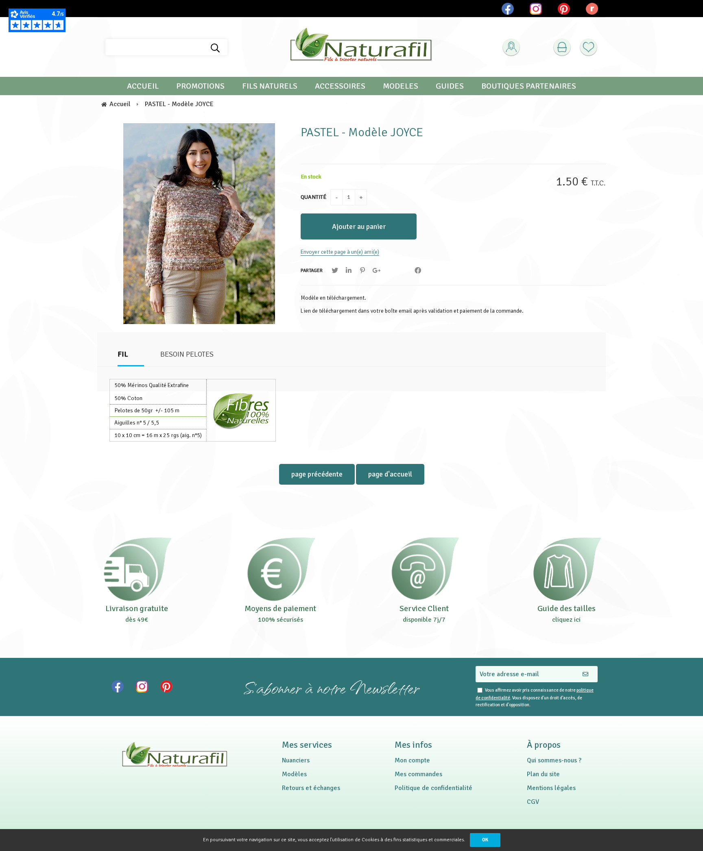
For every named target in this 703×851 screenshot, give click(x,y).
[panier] (562, 47)
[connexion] (511, 47)
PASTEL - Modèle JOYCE (362, 132)
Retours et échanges (311, 788)
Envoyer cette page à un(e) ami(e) (340, 251)
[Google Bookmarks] (376, 270)
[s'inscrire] (524, 68)
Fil (123, 354)
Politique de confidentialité (433, 788)
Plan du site (543, 774)
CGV (533, 802)
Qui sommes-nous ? (554, 760)
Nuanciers (296, 760)
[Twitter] (335, 270)
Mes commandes (418, 774)
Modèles (294, 774)
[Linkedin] (349, 270)
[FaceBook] (418, 270)
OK (485, 840)
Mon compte (412, 760)
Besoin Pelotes (187, 354)
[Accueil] (361, 47)
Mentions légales (551, 788)
